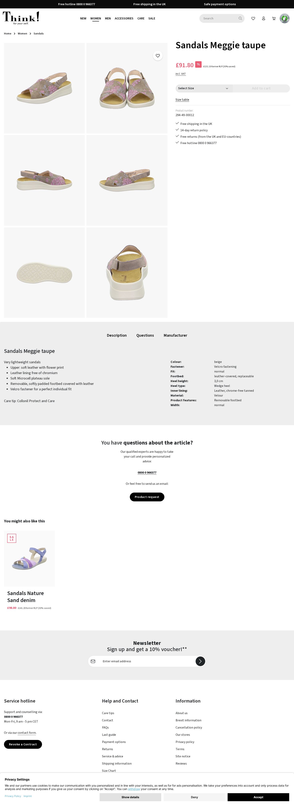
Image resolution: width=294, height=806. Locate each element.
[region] (86, 180)
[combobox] (217, 18)
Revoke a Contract (23, 744)
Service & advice (112, 756)
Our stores (183, 735)
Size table (182, 99)
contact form (27, 733)
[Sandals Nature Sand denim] (29, 558)
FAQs (105, 727)
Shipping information (117, 763)
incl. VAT (181, 74)
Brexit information (188, 720)
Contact (107, 720)
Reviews (181, 763)
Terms (180, 749)
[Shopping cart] (274, 18)
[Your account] (263, 18)
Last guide (109, 735)
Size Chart (109, 771)
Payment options (114, 742)
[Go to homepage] (21, 18)
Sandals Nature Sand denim (25, 597)
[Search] (240, 18)
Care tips (108, 713)
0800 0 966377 (147, 472)
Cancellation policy (189, 727)
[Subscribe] (200, 661)
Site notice (183, 756)
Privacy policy (185, 742)
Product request (147, 497)
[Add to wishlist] (158, 55)
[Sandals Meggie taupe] (44, 88)
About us (182, 713)
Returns (107, 749)
